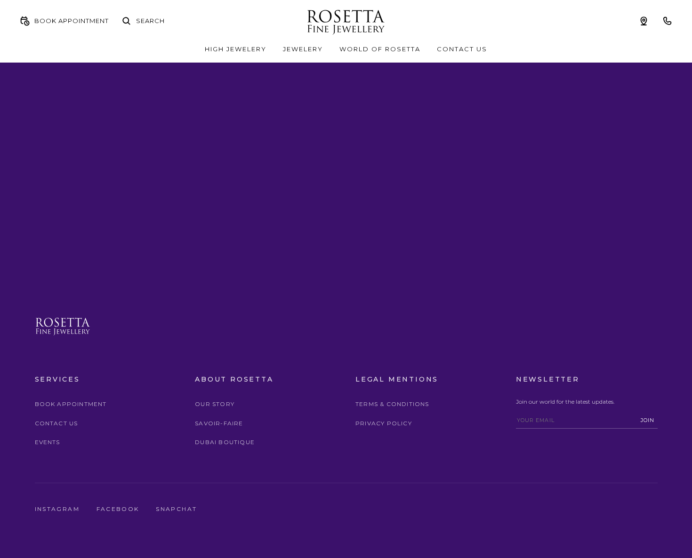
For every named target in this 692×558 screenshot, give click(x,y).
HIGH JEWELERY (235, 49)
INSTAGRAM (58, 508)
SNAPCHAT (176, 508)
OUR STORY (214, 403)
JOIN (647, 420)
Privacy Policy (383, 423)
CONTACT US (462, 49)
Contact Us (56, 423)
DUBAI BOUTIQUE (225, 442)
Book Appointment (71, 403)
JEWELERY (303, 49)
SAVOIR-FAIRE (219, 423)
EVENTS (47, 442)
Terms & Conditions (392, 403)
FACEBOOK (119, 508)
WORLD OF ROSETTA (379, 49)
